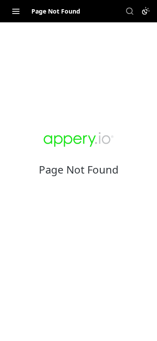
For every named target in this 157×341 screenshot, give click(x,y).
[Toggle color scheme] (146, 11)
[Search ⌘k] (130, 11)
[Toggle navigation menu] (16, 11)
